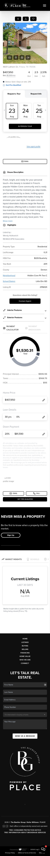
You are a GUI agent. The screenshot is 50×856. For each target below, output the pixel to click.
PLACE (42, 822)
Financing (25, 653)
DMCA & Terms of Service (27, 853)
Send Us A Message (25, 736)
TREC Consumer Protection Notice (25, 830)
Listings (25, 642)
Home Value (25, 656)
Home (24, 639)
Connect (25, 663)
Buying (25, 646)
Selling (25, 649)
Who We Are (25, 660)
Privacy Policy (10, 853)
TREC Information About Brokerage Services (25, 833)
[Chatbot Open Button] (43, 849)
